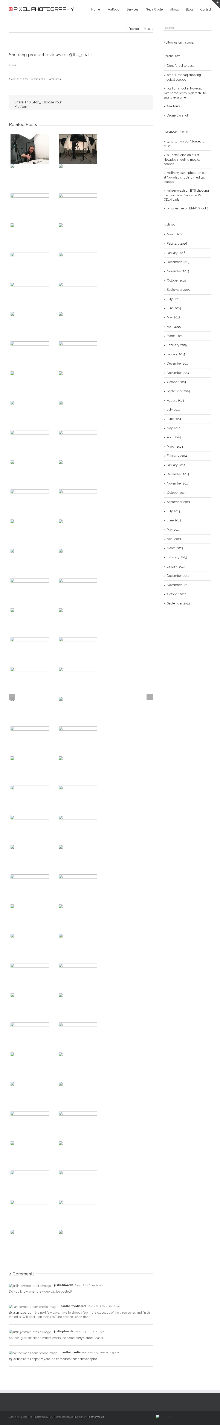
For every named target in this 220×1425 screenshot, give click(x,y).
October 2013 (176, 492)
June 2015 (174, 308)
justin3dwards (63, 1285)
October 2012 (176, 594)
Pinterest (134, 103)
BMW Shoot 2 (199, 208)
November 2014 (178, 372)
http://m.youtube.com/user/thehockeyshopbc (64, 1359)
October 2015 (176, 280)
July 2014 (173, 409)
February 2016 (177, 243)
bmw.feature (175, 208)
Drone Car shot (177, 115)
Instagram (37, 78)
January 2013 (176, 566)
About (174, 9)
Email (144, 102)
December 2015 (178, 262)
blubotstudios (176, 155)
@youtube (85, 1338)
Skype (179, 1417)
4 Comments (53, 78)
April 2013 (174, 539)
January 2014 (176, 465)
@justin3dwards (20, 1312)
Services (132, 9)
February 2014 (177, 455)
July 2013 (173, 511)
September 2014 (178, 391)
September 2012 (178, 603)
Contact (205, 9)
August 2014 (175, 400)
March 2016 (175, 234)
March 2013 (175, 548)
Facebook (77, 102)
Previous (134, 28)
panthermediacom (73, 1306)
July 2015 (173, 299)
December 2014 (178, 363)
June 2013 (174, 520)
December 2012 (178, 575)
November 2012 (178, 585)
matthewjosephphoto (182, 172)
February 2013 (177, 557)
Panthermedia (96, 1416)
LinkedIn (94, 102)
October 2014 (176, 382)
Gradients (173, 106)
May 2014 (173, 428)
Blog (189, 9)
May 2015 (173, 317)
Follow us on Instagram (180, 42)
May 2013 (173, 529)
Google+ (187, 1417)
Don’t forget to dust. (180, 65)
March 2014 (175, 446)
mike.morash (176, 190)
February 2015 (177, 345)
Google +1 (124, 102)
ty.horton (173, 141)
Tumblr (114, 102)
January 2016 (176, 252)
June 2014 (174, 419)
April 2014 (174, 437)
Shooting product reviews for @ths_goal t (50, 54)
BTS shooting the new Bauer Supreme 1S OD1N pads (186, 195)
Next (147, 28)
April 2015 (174, 326)
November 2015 (178, 271)
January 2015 (176, 354)
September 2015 (178, 289)
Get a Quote (154, 9)
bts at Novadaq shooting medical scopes (182, 77)
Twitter (85, 102)
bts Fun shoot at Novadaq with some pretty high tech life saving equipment (185, 93)
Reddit (104, 102)
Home (95, 9)
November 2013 (178, 483)
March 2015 (175, 336)
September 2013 (178, 502)
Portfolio (113, 9)
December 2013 (178, 474)
